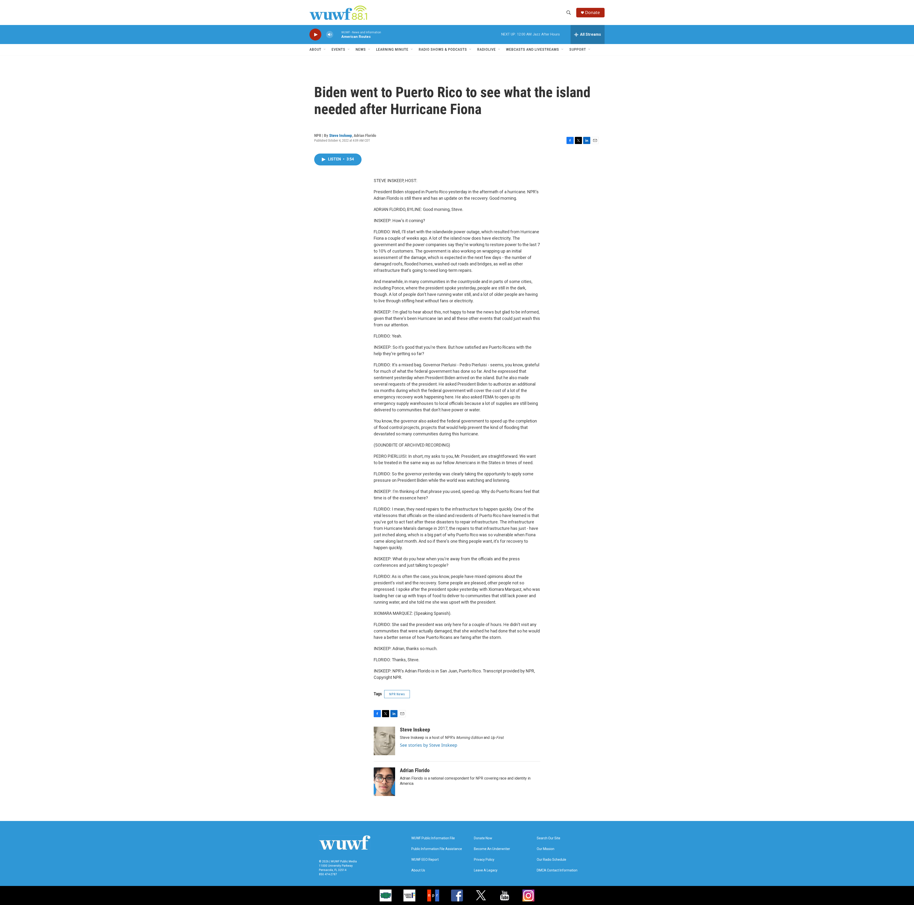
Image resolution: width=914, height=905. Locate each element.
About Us (418, 870)
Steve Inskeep (340, 135)
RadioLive (486, 49)
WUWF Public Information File (433, 838)
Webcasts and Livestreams (532, 49)
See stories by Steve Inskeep (428, 745)
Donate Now (483, 838)
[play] (315, 34)
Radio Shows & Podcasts (443, 49)
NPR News (397, 694)
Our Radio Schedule (551, 859)
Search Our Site (548, 838)
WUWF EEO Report (425, 859)
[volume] (330, 34)
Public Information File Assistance (436, 849)
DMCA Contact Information (557, 870)
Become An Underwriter (492, 849)
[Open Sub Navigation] (325, 49)
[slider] (337, 34)
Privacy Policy (484, 859)
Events (338, 49)
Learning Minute (392, 49)
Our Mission (545, 849)
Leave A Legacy (485, 870)
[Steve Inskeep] (384, 741)
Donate (592, 12)
